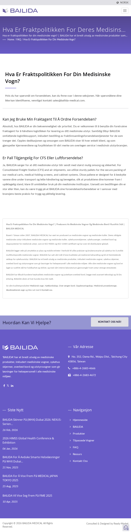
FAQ (18, 39)
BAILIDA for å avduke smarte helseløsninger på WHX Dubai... (31, 459)
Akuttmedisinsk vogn (15, 290)
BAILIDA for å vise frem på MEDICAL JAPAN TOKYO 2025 (30, 478)
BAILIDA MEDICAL (32, 523)
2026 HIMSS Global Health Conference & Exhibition (28, 440)
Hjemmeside (80, 420)
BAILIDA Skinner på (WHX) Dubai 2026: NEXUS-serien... (32, 422)
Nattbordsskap (51, 286)
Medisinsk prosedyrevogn (105, 286)
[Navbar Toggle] (124, 11)
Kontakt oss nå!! (109, 322)
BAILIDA (78, 426)
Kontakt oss (47, 290)
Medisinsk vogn (37, 286)
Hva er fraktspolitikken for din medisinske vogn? (49, 39)
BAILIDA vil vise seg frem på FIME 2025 (27, 495)
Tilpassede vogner (83, 440)
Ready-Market (121, 524)
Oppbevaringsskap (84, 286)
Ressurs (77, 454)
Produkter (79, 433)
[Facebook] (4, 386)
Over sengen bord (67, 286)
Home (11, 39)
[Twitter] (8, 386)
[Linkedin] (12, 386)
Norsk (124, 2)
